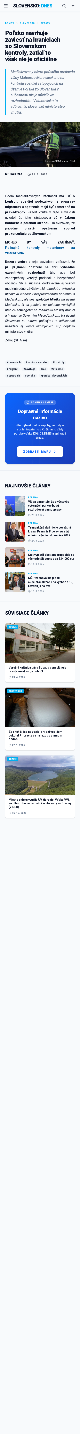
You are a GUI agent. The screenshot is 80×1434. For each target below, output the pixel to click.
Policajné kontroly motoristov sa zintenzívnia (40, 250)
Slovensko (27, 23)
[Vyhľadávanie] (64, 6)
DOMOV (9, 23)
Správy (45, 23)
